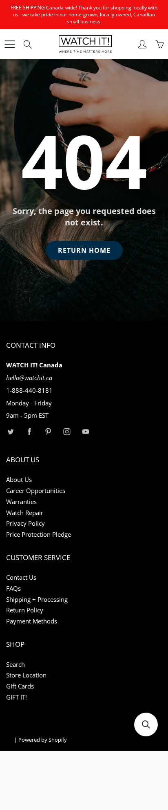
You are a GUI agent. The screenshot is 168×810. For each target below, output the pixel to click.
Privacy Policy (25, 523)
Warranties (21, 502)
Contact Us (21, 577)
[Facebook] (29, 431)
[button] (146, 724)
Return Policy (24, 610)
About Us (19, 480)
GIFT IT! (16, 697)
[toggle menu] (9, 44)
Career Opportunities (35, 491)
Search (15, 664)
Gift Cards (20, 686)
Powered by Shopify (42, 739)
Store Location (26, 675)
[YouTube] (85, 431)
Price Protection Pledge (38, 534)
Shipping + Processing (37, 599)
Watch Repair (24, 513)
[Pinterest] (48, 431)
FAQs (13, 588)
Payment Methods (31, 621)
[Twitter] (10, 431)
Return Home (84, 250)
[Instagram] (67, 431)
